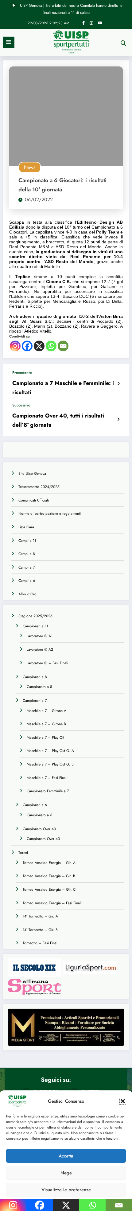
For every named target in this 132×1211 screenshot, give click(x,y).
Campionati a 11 (35, 626)
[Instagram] (15, 346)
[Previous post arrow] (118, 383)
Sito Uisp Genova (32, 473)
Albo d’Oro (27, 594)
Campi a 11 (27, 540)
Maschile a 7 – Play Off (45, 737)
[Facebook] (27, 346)
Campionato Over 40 (39, 829)
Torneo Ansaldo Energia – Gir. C (49, 889)
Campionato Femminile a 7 (48, 791)
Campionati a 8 (35, 677)
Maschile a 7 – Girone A (46, 710)
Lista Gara (26, 527)
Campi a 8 (26, 554)
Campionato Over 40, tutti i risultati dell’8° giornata (58, 420)
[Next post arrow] (118, 419)
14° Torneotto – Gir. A (40, 916)
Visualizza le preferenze (66, 1189)
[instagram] (91, 23)
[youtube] (100, 23)
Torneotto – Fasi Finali (40, 943)
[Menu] (8, 42)
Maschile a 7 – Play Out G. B (50, 764)
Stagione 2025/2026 (35, 616)
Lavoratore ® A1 (39, 636)
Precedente (22, 372)
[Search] (123, 43)
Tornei (23, 852)
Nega (66, 1172)
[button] (123, 1101)
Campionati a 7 (35, 700)
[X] (39, 346)
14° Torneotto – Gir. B (40, 930)
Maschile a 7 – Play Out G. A (50, 750)
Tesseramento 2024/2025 (39, 487)
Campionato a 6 (39, 815)
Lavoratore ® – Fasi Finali (47, 663)
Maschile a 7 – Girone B (46, 724)
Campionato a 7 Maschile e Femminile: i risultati (63, 387)
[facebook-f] (83, 23)
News (29, 167)
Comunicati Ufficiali (33, 500)
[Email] (63, 346)
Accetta (66, 1156)
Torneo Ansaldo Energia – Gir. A (49, 862)
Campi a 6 (26, 580)
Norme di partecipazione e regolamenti (49, 513)
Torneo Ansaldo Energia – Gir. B (49, 876)
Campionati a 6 (35, 805)
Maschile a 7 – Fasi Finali (47, 778)
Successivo (21, 405)
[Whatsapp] (51, 346)
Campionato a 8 (39, 686)
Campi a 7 (26, 567)
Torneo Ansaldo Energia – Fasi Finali (52, 903)
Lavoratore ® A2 (40, 649)
